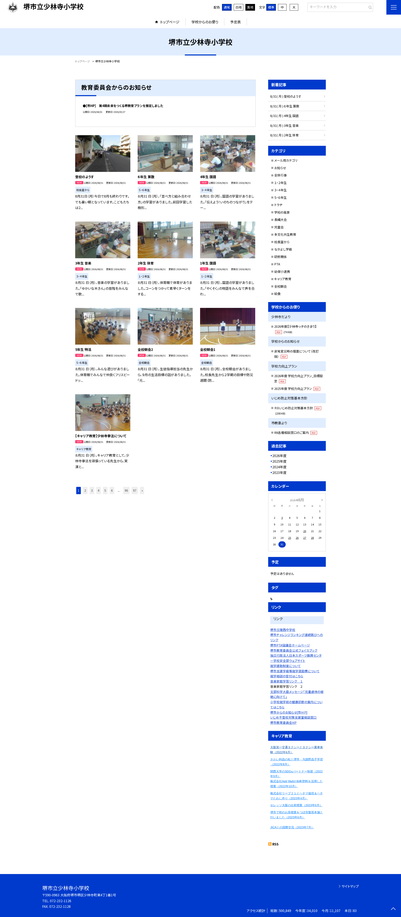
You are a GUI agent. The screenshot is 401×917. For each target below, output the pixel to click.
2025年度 (279, 461)
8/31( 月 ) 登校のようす (285, 96)
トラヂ (278, 205)
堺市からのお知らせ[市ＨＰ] (288, 712)
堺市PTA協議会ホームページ (290, 645)
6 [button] (112, 490)
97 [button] (134, 490)
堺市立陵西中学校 (282, 629)
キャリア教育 (282, 279)
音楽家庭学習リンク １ (286, 681)
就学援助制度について (285, 666)
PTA (277, 264)
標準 (271, 7)
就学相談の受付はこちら (286, 676)
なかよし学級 (283, 249)
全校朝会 (280, 286)
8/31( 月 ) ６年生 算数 (284, 106)
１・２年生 (280, 182)
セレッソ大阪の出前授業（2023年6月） (296, 805)
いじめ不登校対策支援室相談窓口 (293, 717)
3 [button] (92, 490)
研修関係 (280, 256)
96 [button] (126, 490)
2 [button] (85, 490)
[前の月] (272, 499)
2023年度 (279, 472)
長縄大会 (280, 219)
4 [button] (98, 490)
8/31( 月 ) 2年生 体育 (284, 135)
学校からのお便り (205, 21)
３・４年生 (280, 190)
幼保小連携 (282, 271)
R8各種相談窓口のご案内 (295, 432)
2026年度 (279, 455)
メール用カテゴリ (285, 160)
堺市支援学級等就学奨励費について (295, 671)
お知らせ (280, 168)
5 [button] (105, 490)
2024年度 (279, 466)
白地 (238, 7)
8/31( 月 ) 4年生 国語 (284, 115)
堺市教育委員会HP (283, 722)
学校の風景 (282, 212)
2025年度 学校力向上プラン (296, 388)
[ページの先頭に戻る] (393, 909)
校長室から (281, 242)
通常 (227, 7)
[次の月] (322, 499)
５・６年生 (280, 197)
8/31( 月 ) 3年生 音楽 (284, 125)
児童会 (279, 227)
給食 (277, 293)
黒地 (250, 7)
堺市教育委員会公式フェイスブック (293, 650)
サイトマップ (350, 886)
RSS (275, 843)
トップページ (169, 21)
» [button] (142, 490)
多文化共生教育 (285, 234)
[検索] (369, 6)
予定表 (235, 21)
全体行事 (280, 175)
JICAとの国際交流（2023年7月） (292, 827)
